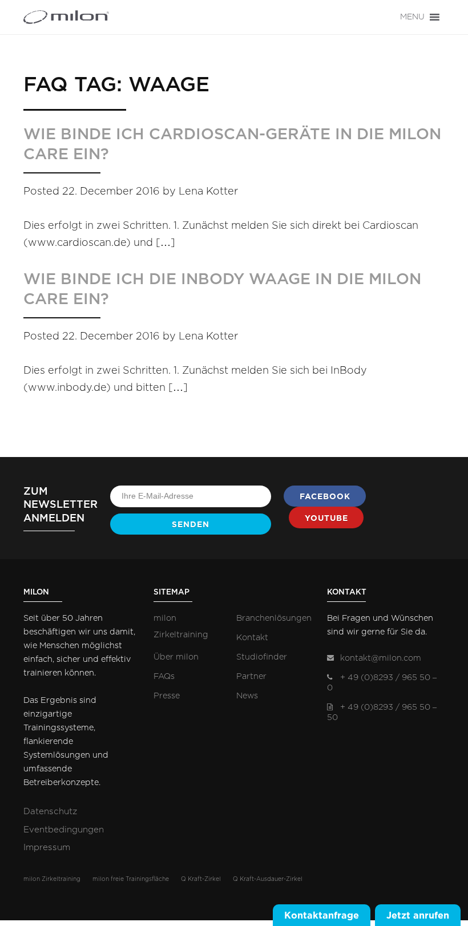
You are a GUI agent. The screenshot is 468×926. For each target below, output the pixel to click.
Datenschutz (50, 811)
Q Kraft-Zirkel (201, 879)
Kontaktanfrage (321, 915)
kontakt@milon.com (380, 658)
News (247, 696)
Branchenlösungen (274, 618)
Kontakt (252, 637)
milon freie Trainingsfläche (130, 879)
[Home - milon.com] (66, 17)
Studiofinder (261, 657)
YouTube (326, 518)
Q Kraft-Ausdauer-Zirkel (267, 879)
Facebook (325, 496)
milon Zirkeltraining (51, 879)
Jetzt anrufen (417, 915)
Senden (190, 524)
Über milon (176, 657)
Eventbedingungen (63, 830)
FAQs (164, 676)
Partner (251, 676)
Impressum (46, 847)
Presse (167, 696)
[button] (412, 17)
